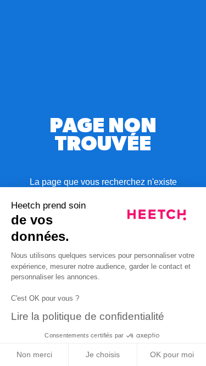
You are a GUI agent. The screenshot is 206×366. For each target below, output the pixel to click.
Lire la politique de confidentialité (87, 316)
